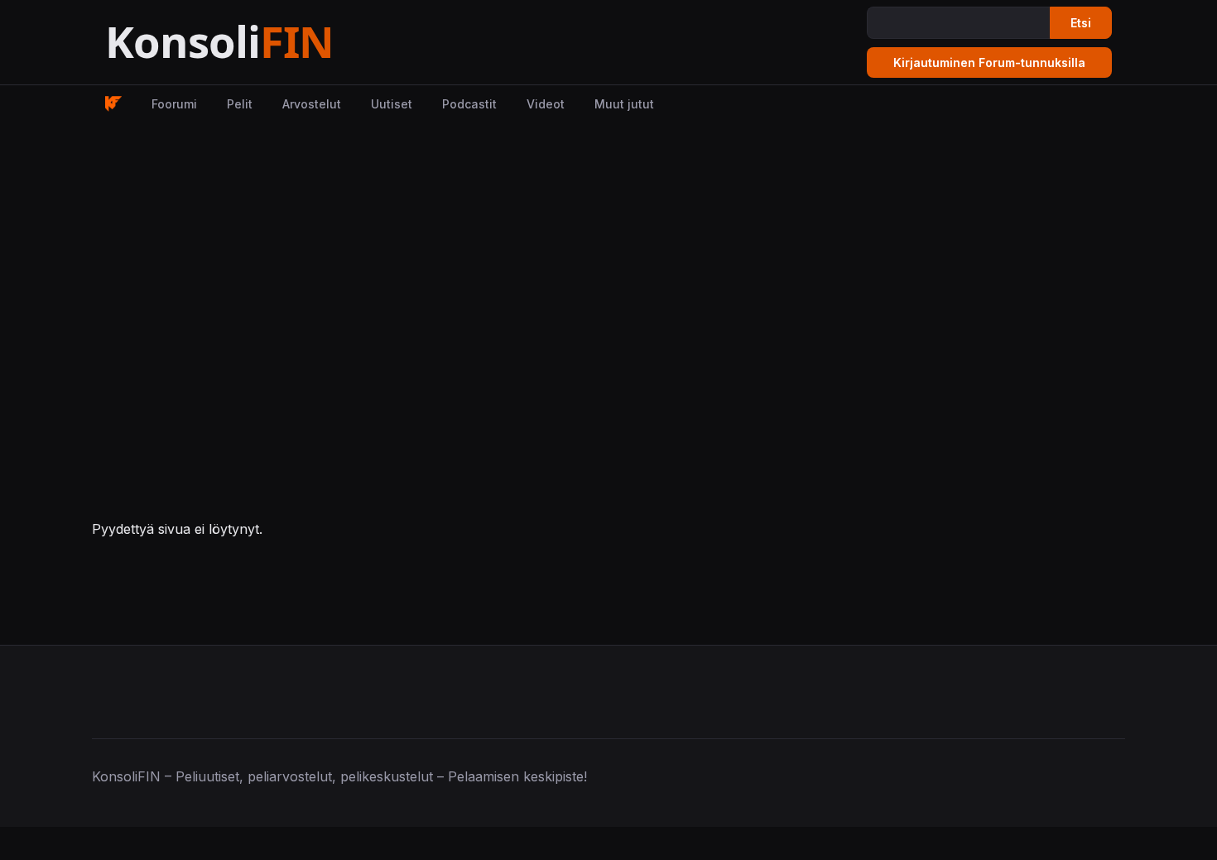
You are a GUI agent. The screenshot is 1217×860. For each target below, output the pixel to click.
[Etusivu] (260, 43)
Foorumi (174, 104)
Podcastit (469, 104)
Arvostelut (311, 104)
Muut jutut (624, 104)
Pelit (240, 104)
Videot (546, 104)
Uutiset (391, 104)
